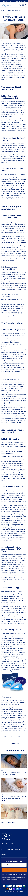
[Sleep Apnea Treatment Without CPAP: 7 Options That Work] (14, 761)
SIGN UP (14, 870)
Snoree (18, 13)
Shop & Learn (7, 844)
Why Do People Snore (8, 822)
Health (4, 13)
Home (2, 10)
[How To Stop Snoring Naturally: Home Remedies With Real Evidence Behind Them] (14, 785)
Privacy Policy (10, 876)
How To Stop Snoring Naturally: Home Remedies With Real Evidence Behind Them (13, 798)
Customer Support (10, 849)
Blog (6, 10)
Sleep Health (11, 13)
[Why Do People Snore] (14, 811)
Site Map (13, 891)
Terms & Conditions (19, 876)
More (4, 854)
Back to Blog (15, 743)
